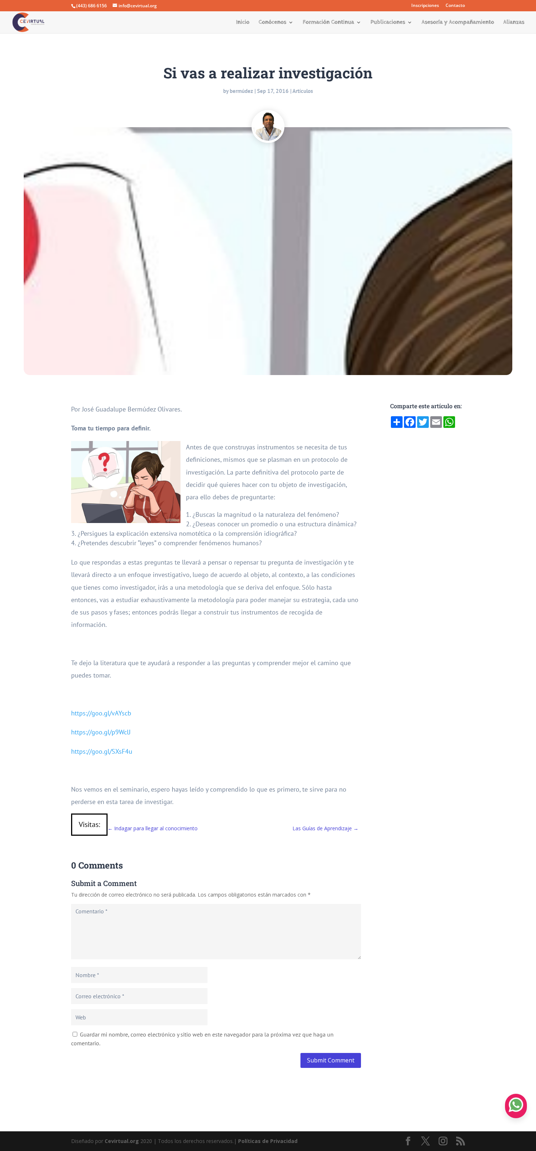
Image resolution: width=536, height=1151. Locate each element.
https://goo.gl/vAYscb (101, 713)
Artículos (302, 90)
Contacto (455, 5)
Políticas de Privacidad (268, 1141)
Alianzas (513, 23)
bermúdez (241, 90)
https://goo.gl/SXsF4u (101, 751)
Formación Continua (328, 23)
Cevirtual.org (122, 1141)
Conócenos (272, 23)
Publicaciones (387, 23)
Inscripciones (425, 5)
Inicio (242, 23)
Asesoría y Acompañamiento (458, 23)
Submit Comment (330, 1060)
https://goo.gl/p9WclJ (101, 732)
